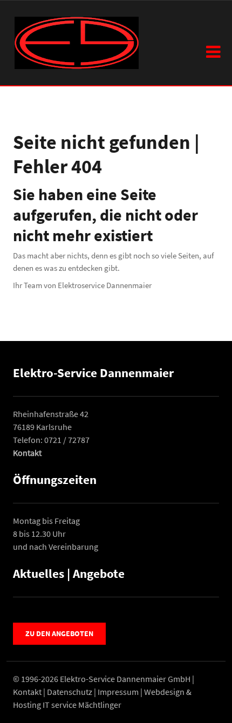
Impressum (118, 691)
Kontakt (27, 452)
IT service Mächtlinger (82, 704)
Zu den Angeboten (59, 633)
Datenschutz (69, 691)
